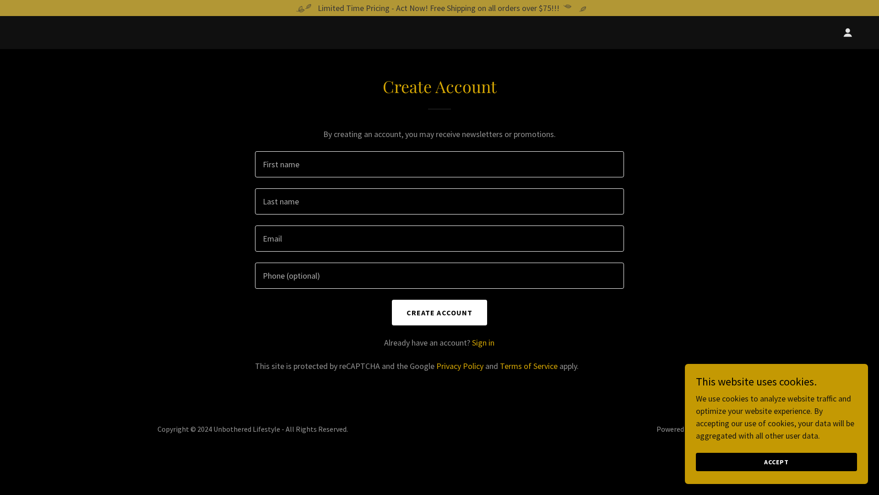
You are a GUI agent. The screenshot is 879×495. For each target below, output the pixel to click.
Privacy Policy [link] (459, 366)
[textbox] (439, 164)
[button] (848, 32)
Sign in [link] (483, 342)
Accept (776, 462)
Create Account (440, 312)
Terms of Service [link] (529, 366)
